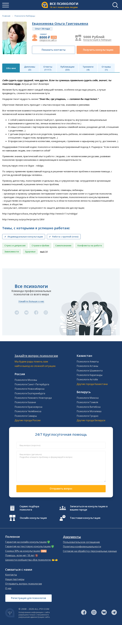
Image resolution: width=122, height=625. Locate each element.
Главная (6, 16)
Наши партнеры (14, 579)
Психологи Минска (87, 397)
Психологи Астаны (87, 366)
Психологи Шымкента (90, 370)
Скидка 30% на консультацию (22, 551)
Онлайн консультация (33, 518)
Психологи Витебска (88, 406)
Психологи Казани (25, 402)
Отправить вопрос (61, 488)
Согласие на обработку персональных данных (90, 551)
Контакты (11, 574)
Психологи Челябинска (28, 411)
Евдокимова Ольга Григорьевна (60, 23)
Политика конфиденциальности (82, 546)
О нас (8, 588)
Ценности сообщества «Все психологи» (28, 559)
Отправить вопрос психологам (23, 583)
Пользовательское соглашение (81, 542)
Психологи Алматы (88, 361)
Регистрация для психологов (28, 598)
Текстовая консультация (85, 518)
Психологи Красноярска (28, 406)
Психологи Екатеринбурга (30, 393)
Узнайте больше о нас (31, 301)
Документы (72, 537)
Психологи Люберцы (25, 16)
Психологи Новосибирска (29, 388)
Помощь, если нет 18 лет (20, 555)
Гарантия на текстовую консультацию (28, 546)
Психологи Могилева (89, 411)
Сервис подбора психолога (29, 508)
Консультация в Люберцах (97, 39)
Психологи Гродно (87, 416)
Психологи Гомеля (87, 402)
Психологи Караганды (89, 375)
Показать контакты (53, 49)
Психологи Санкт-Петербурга (32, 384)
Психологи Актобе (87, 379)
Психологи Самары (26, 416)
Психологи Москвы (26, 380)
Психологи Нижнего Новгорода (33, 397)
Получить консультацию (98, 49)
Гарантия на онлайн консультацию (26, 542)
